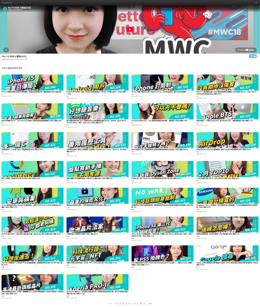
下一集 (253, 56)
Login (256, 2)
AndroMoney (7, 2)
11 (144, 304)
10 (141, 304)
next (150, 304)
